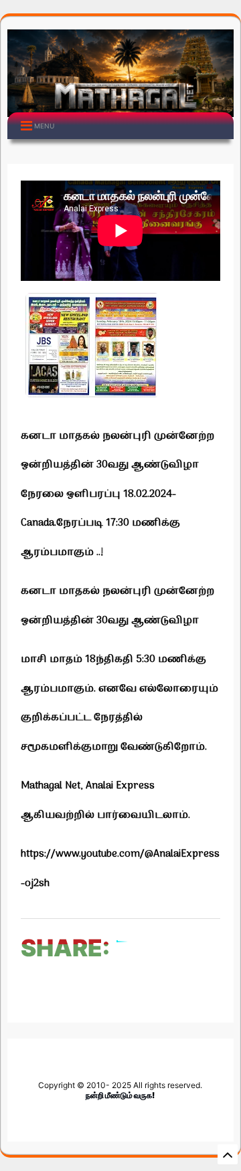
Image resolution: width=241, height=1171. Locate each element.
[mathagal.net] (120, 106)
